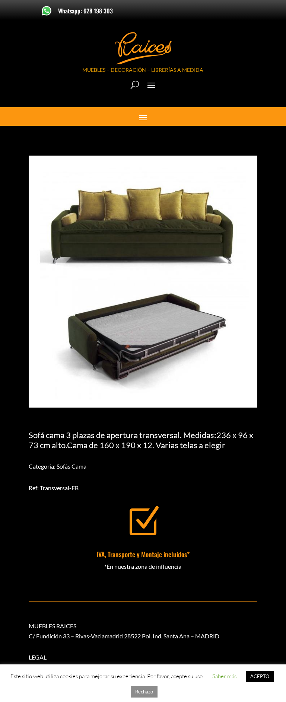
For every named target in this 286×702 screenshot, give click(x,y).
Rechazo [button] (144, 692)
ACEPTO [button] (259, 676)
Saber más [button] (224, 676)
